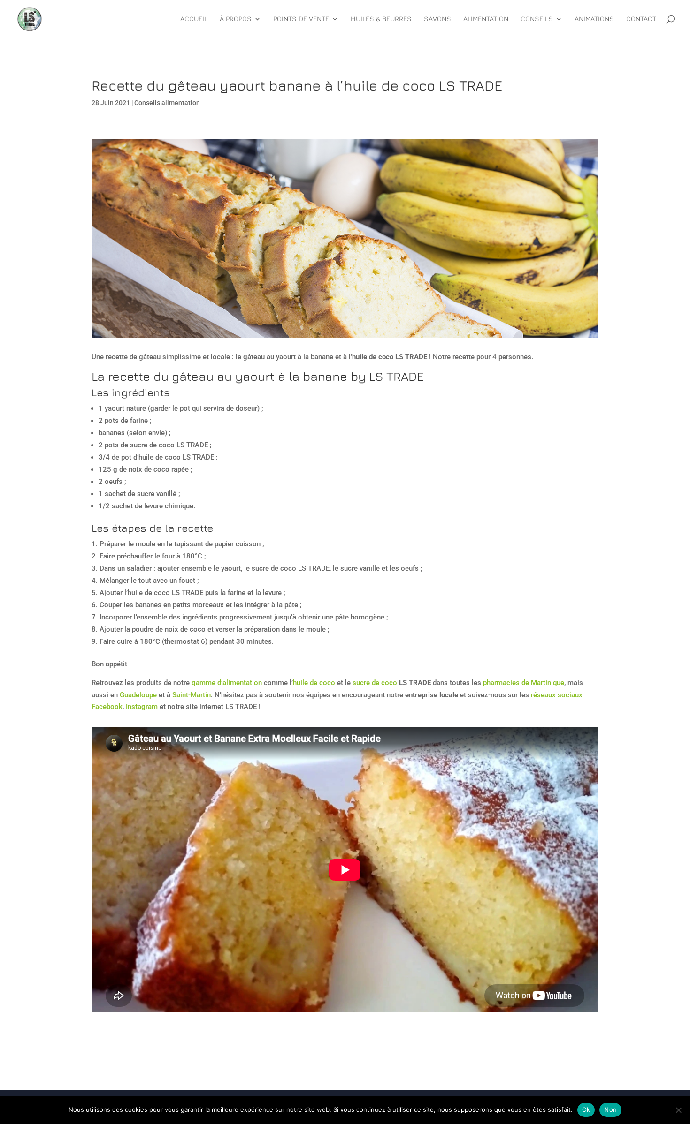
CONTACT (641, 19)
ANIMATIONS (594, 19)
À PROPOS (236, 19)
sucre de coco (375, 683)
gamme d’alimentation (227, 683)
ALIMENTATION (485, 19)
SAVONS (437, 19)
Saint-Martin (191, 695)
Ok (586, 1109)
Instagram (142, 706)
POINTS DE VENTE (301, 19)
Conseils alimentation (167, 102)
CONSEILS (537, 19)
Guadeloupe (138, 695)
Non (610, 1109)
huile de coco (314, 683)
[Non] (678, 1110)
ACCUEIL (193, 19)
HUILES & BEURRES (381, 19)
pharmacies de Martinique (523, 683)
